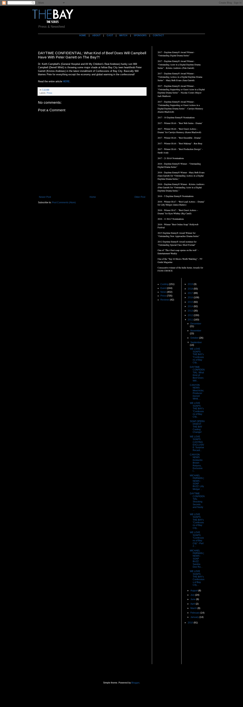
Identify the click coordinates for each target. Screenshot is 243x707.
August (194, 590)
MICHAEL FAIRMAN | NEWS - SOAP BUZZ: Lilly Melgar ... (197, 482)
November (195, 330)
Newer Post (45, 197)
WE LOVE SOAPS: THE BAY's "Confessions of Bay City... (197, 356)
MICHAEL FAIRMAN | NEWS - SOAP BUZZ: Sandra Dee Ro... (197, 558)
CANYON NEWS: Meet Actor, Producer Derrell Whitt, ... (197, 392)
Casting (164, 284)
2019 (191, 284)
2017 (191, 293)
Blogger (135, 682)
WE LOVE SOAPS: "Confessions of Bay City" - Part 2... (197, 539)
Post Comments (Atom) (64, 202)
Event (163, 288)
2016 (191, 297)
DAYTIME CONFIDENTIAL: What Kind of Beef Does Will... (197, 374)
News (163, 292)
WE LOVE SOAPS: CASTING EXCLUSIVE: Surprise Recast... (197, 443)
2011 (191, 319)
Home (93, 197)
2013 (191, 310)
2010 (191, 622)
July (192, 595)
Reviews (164, 299)
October (194, 338)
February (195, 612)
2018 (191, 288)
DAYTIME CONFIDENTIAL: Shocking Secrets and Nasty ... (197, 501)
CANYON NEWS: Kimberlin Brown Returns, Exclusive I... (196, 462)
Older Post (139, 197)
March (193, 608)
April (193, 604)
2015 (191, 302)
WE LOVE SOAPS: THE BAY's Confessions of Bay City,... (197, 578)
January (194, 617)
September (196, 342)
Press (49, 93)
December (195, 323)
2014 (191, 306)
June (193, 599)
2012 (191, 315)
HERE (66, 81)
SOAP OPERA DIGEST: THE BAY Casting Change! (197, 427)
